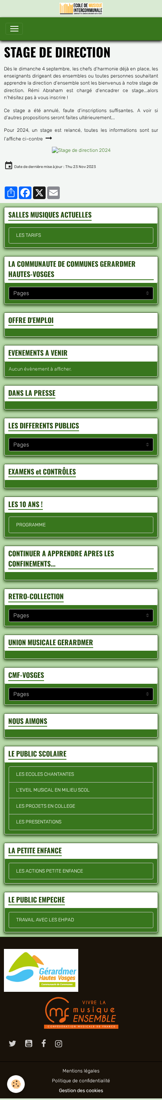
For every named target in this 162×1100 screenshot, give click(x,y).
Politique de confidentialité (81, 1080)
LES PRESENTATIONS (38, 822)
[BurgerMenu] (14, 29)
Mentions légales (81, 1071)
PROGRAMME (31, 525)
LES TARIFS (28, 235)
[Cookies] (16, 1084)
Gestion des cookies (81, 1090)
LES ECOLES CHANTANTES (45, 774)
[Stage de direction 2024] (81, 150)
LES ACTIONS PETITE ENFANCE (49, 871)
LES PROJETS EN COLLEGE (45, 806)
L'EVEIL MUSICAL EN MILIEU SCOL (53, 790)
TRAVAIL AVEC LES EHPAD (45, 920)
